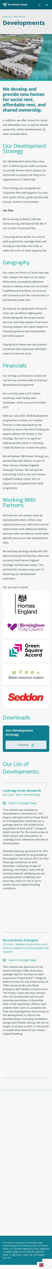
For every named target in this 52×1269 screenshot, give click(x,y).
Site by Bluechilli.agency (15, 1232)
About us (7, 17)
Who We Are (19, 17)
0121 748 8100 (14, 1178)
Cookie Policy (29, 1218)
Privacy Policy (10, 1218)
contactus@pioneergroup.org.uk (20, 1195)
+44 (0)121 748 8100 (13, 1197)
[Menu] (47, 5)
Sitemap (7, 1221)
